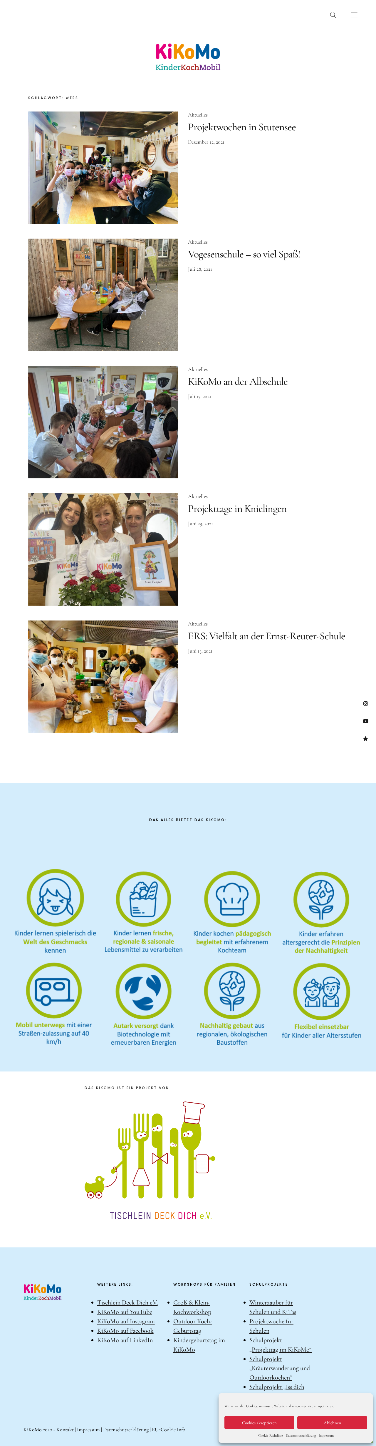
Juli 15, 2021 (199, 396)
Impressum (326, 1435)
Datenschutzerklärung (301, 1435)
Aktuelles (86, 14)
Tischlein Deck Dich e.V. (127, 1302)
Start (18, 14)
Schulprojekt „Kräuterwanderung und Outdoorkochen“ (279, 1368)
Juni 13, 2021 (200, 651)
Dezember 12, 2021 (206, 142)
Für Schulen (127, 14)
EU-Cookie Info (168, 1429)
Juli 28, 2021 (200, 269)
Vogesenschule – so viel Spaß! (244, 254)
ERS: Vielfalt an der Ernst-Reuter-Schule (266, 636)
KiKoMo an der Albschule (238, 381)
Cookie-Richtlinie (270, 1435)
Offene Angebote (216, 14)
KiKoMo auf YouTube (124, 1312)
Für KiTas (168, 14)
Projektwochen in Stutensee (242, 127)
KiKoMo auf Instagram (126, 1321)
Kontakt (304, 14)
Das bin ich (47, 14)
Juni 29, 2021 (200, 523)
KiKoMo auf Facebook (125, 1330)
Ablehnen (332, 1422)
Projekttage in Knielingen (237, 508)
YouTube (365, 721)
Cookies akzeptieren (259, 1422)
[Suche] (333, 14)
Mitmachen (266, 14)
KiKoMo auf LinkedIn (125, 1340)
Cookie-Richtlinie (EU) (365, 738)
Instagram (365, 703)
